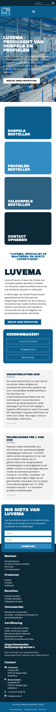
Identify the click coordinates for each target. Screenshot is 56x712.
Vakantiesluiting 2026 (23, 374)
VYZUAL (41, 704)
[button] (34, 11)
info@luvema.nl (42, 655)
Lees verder (11, 423)
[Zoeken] (53, 2)
